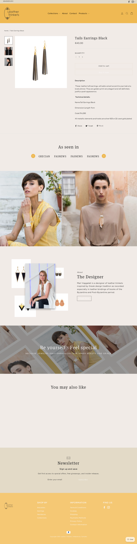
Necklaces (41, 514)
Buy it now (104, 72)
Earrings (40, 511)
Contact (73, 13)
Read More (84, 298)
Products (83, 13)
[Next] (104, 156)
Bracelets (41, 507)
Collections (53, 13)
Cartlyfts (84, 536)
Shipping (73, 514)
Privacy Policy (76, 521)
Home (6, 30)
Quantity (80, 53)
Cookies (73, 511)
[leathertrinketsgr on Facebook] (129, 1)
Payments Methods (78, 518)
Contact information (78, 524)
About (65, 13)
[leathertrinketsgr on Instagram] (108, 507)
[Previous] (33, 156)
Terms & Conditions (78, 507)
